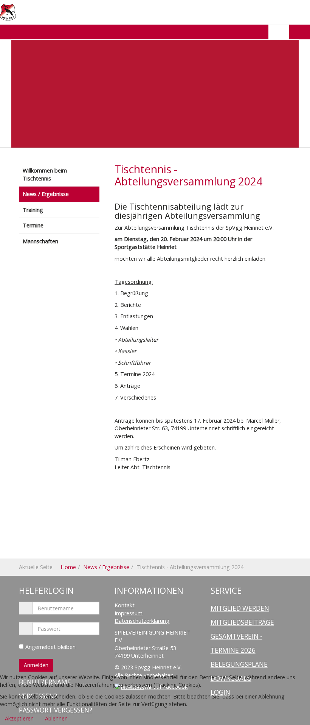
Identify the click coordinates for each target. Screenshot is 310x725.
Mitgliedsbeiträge (242, 622)
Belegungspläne (239, 664)
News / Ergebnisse (46, 194)
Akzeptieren (19, 718)
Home (68, 567)
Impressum (129, 613)
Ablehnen (56, 718)
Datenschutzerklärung (142, 620)
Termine (33, 225)
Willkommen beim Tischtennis (45, 174)
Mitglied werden (240, 608)
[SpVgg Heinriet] (8, 12)
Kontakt (125, 605)
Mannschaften (40, 241)
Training (33, 209)
